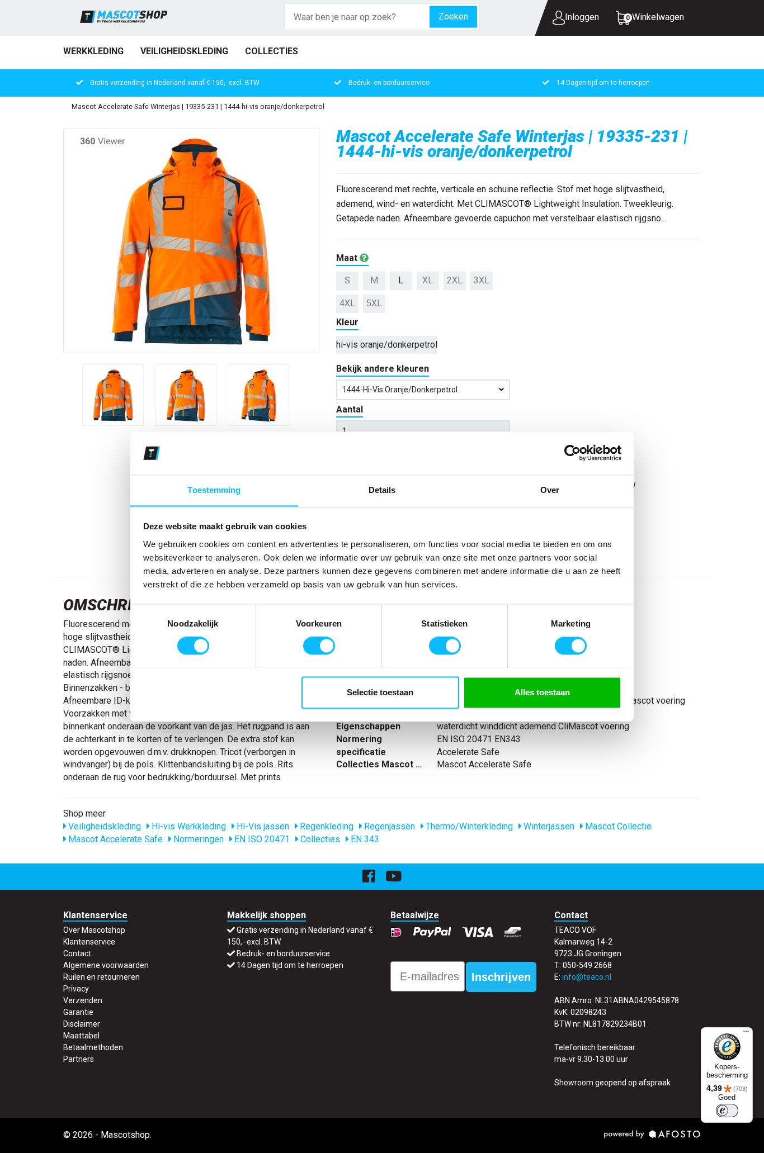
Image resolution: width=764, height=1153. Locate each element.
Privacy (76, 988)
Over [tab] (549, 490)
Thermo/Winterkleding (468, 826)
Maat (348, 258)
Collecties (271, 51)
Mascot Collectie (617, 826)
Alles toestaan (542, 692)
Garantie (78, 1012)
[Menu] (746, 1034)
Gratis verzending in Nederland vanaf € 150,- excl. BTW (175, 83)
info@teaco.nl (586, 976)
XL (427, 280)
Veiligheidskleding (184, 51)
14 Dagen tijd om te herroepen (603, 83)
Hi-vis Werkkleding (187, 826)
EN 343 (363, 839)
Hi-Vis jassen (261, 826)
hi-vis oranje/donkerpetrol (386, 344)
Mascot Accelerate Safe (114, 839)
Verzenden (82, 1000)
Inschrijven (501, 977)
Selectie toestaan (380, 692)
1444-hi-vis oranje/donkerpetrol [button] (400, 389)
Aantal (349, 409)
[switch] (319, 645)
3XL (481, 280)
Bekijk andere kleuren (382, 368)
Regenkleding (325, 826)
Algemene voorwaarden (106, 965)
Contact (77, 953)
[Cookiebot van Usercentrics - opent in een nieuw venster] (572, 452)
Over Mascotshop (94, 930)
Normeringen (197, 839)
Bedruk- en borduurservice (389, 83)
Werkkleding (93, 51)
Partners (78, 1059)
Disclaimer (81, 1023)
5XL (374, 303)
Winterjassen (547, 826)
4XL (347, 303)
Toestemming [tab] (213, 490)
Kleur (347, 322)
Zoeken (453, 16)
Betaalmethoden (93, 1047)
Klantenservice (89, 941)
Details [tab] (382, 490)
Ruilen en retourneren (101, 976)
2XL (455, 280)
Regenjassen (388, 826)
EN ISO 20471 (261, 839)
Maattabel (81, 1035)
